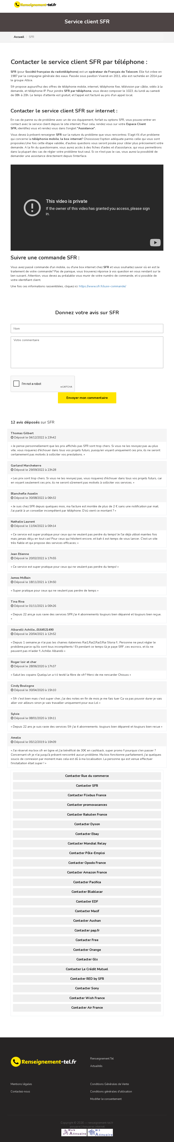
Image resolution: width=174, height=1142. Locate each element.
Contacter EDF (87, 901)
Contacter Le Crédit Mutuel (87, 969)
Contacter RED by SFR (87, 979)
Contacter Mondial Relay (87, 843)
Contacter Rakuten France (87, 814)
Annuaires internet (93, 1127)
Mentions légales (21, 1084)
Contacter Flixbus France (87, 795)
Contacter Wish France (87, 998)
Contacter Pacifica (87, 882)
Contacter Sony (87, 988)
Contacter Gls (87, 959)
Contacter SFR (87, 786)
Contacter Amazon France (87, 872)
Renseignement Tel (102, 1059)
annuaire (75, 1127)
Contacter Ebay (87, 834)
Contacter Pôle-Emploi (87, 853)
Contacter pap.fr (87, 930)
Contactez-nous (20, 1092)
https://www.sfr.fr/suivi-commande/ (102, 286)
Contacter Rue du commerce (87, 776)
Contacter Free (87, 940)
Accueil (19, 37)
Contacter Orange (87, 950)
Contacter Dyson (87, 824)
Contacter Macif (87, 911)
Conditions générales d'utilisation (111, 1092)
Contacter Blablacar (87, 892)
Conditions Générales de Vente (109, 1084)
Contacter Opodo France (87, 863)
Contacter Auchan (87, 921)
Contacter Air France (87, 1007)
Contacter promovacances (87, 805)
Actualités (96, 1066)
